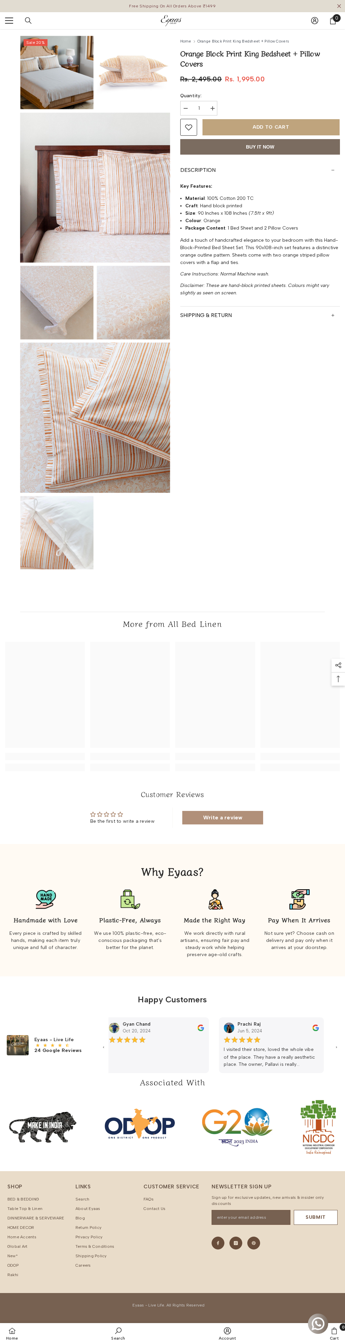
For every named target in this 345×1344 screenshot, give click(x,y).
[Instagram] (235, 1243)
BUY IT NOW (260, 147)
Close (339, 6)
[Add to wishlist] (188, 127)
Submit (316, 1217)
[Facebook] (218, 1243)
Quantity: (191, 96)
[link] (45, 756)
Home (185, 41)
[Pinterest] (253, 1243)
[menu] (9, 21)
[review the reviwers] (189, 1027)
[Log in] (314, 20)
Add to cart (271, 127)
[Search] (28, 21)
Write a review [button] (223, 817)
